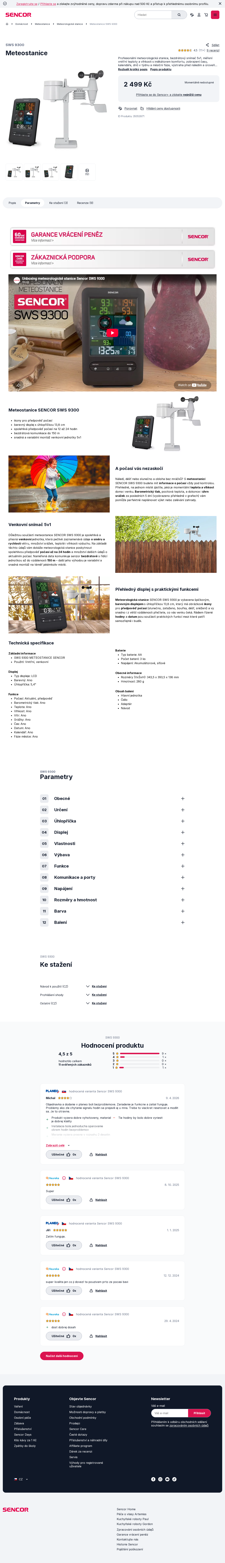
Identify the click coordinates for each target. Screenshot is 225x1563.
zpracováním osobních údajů (188, 1425)
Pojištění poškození (130, 1549)
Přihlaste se (48, 4)
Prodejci (74, 1423)
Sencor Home (126, 1509)
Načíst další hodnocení (62, 1356)
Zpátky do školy (25, 1446)
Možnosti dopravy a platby (87, 1412)
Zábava (19, 1423)
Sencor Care (77, 1429)
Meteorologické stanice (70, 24)
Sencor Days (22, 1434)
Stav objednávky (80, 1406)
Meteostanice (42, 24)
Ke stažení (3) (58, 203)
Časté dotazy (78, 1434)
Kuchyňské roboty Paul (133, 1519)
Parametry (32, 203)
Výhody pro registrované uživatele (86, 1464)
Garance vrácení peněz (132, 1534)
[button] (64, 1154)
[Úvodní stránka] (7, 24)
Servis (73, 1457)
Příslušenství (22, 1429)
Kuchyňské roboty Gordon (135, 1524)
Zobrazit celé (55, 1145)
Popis (12, 203)
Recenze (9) (85, 203)
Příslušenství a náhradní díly (88, 1440)
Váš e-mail (158, 1405)
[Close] (220, 3)
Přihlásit (199, 1413)
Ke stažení (99, 986)
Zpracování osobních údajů (135, 1529)
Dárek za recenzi (80, 1451)
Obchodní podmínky (82, 1417)
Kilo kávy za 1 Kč (25, 1440)
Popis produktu (160, 69)
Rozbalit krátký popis (132, 69)
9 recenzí (213, 50)
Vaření (18, 1406)
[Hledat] (179, 15)
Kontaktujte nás (127, 1539)
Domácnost (21, 24)
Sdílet (215, 45)
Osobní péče (22, 1417)
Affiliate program (80, 1446)
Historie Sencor (127, 1544)
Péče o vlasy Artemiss (131, 1514)
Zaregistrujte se (26, 4)
